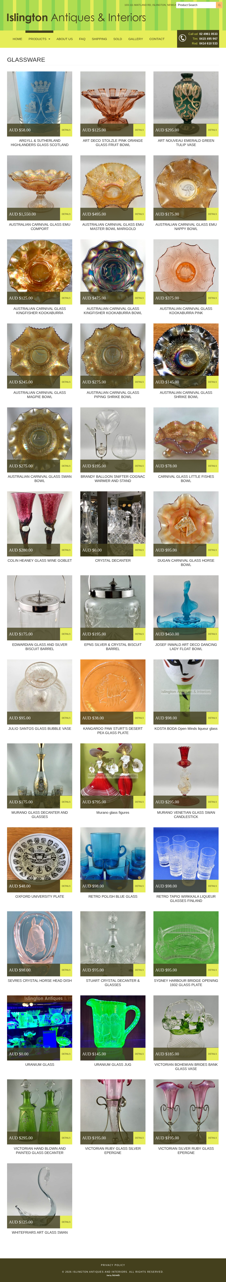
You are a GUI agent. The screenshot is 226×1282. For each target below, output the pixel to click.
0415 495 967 (208, 38)
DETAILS (66, 130)
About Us (64, 39)
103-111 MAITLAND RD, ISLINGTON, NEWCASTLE (153, 5)
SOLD (117, 39)
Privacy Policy (113, 1265)
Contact (157, 39)
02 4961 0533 (208, 33)
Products (37, 39)
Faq (82, 39)
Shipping (99, 39)
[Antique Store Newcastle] (76, 21)
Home (17, 39)
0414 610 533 (208, 43)
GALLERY (135, 39)
